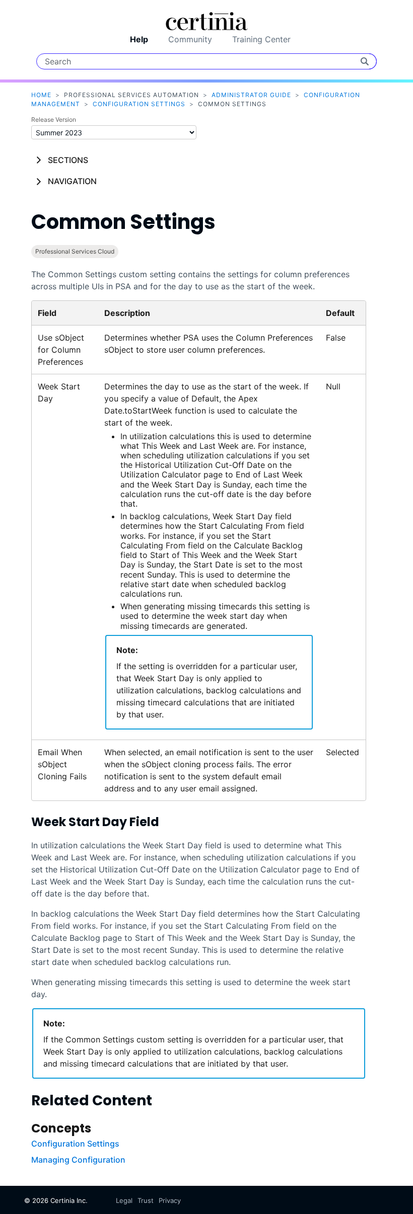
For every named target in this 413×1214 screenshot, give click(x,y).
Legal (124, 1200)
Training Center (261, 39)
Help (139, 39)
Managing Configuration (78, 1160)
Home (41, 95)
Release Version (53, 119)
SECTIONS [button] (68, 160)
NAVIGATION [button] (72, 181)
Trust (145, 1200)
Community (190, 39)
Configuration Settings (139, 104)
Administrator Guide (251, 95)
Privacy (170, 1200)
